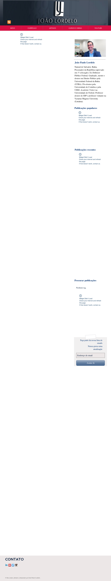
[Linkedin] (6, 565)
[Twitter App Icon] (13, 565)
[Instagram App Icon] (16, 565)
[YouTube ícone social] (9, 565)
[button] (75, 28)
